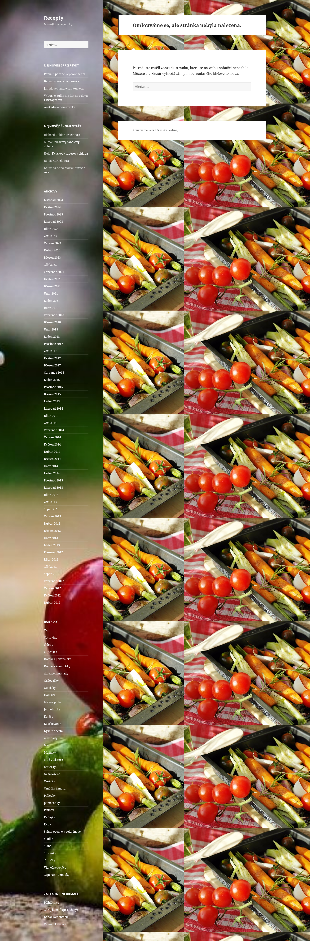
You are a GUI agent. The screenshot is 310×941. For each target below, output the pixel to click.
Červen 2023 (52, 243)
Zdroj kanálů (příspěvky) (61, 910)
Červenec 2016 (54, 373)
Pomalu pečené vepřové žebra (65, 74)
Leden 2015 (52, 401)
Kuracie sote (72, 135)
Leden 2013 (52, 545)
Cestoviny (50, 637)
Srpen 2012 (51, 574)
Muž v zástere (53, 760)
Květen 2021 (52, 279)
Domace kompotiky (57, 666)
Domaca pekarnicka (57, 659)
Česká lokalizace (55, 924)
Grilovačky (51, 681)
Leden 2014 (52, 473)
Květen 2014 (52, 444)
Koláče (48, 717)
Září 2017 (50, 351)
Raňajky (49, 817)
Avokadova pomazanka (59, 107)
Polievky (50, 796)
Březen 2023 (52, 258)
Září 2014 (50, 423)
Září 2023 (50, 236)
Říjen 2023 (51, 229)
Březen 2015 (52, 394)
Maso (47, 745)
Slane (47, 846)
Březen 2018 (52, 322)
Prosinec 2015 (53, 387)
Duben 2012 (52, 603)
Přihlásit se (51, 903)
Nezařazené (52, 774)
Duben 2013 (52, 523)
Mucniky (50, 752)
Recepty (53, 17)
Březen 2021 (52, 286)
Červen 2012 (52, 588)
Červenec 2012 (54, 581)
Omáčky (49, 781)
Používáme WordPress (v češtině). (156, 130)
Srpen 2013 (51, 509)
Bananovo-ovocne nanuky (61, 81)
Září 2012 (50, 567)
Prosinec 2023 (53, 214)
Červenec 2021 (54, 272)
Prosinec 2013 (53, 480)
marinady (50, 738)
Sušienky (50, 853)
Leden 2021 (52, 301)
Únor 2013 (51, 538)
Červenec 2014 (54, 430)
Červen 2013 (52, 516)
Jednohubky (52, 709)
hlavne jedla (52, 702)
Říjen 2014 (51, 416)
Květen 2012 (52, 595)
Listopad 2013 (53, 488)
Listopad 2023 (53, 222)
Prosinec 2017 (53, 344)
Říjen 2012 (51, 559)
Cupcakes (50, 652)
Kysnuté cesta (53, 731)
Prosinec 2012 (53, 552)
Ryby (47, 824)
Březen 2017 (52, 365)
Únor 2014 (51, 466)
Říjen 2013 (51, 495)
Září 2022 (50, 265)
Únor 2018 (51, 329)
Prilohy (49, 810)
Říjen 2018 (51, 308)
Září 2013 (50, 502)
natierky (50, 767)
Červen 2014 (52, 437)
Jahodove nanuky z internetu (64, 88)
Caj (46, 630)
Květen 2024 (52, 207)
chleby (48, 645)
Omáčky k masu (54, 788)
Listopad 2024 (53, 200)
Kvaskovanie (52, 724)
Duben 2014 (52, 452)
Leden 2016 (52, 380)
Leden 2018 (52, 337)
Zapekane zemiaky (56, 875)
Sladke (48, 839)
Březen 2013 (52, 531)
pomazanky (52, 803)
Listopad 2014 (53, 408)
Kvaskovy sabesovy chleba (70, 153)
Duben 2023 (52, 250)
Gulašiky (50, 688)
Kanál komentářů (56, 917)
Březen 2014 (52, 459)
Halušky (49, 695)
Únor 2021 (51, 293)
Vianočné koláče (55, 867)
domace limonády (56, 673)
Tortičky (49, 860)
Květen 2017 (52, 358)
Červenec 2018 (54, 315)
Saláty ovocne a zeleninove (62, 832)
